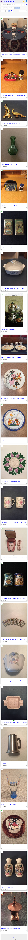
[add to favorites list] (1, 56)
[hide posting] (26, 56)
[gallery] (9, 11)
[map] (11, 11)
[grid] (6, 11)
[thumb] (4, 11)
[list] (2, 11)
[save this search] (26, 5)
